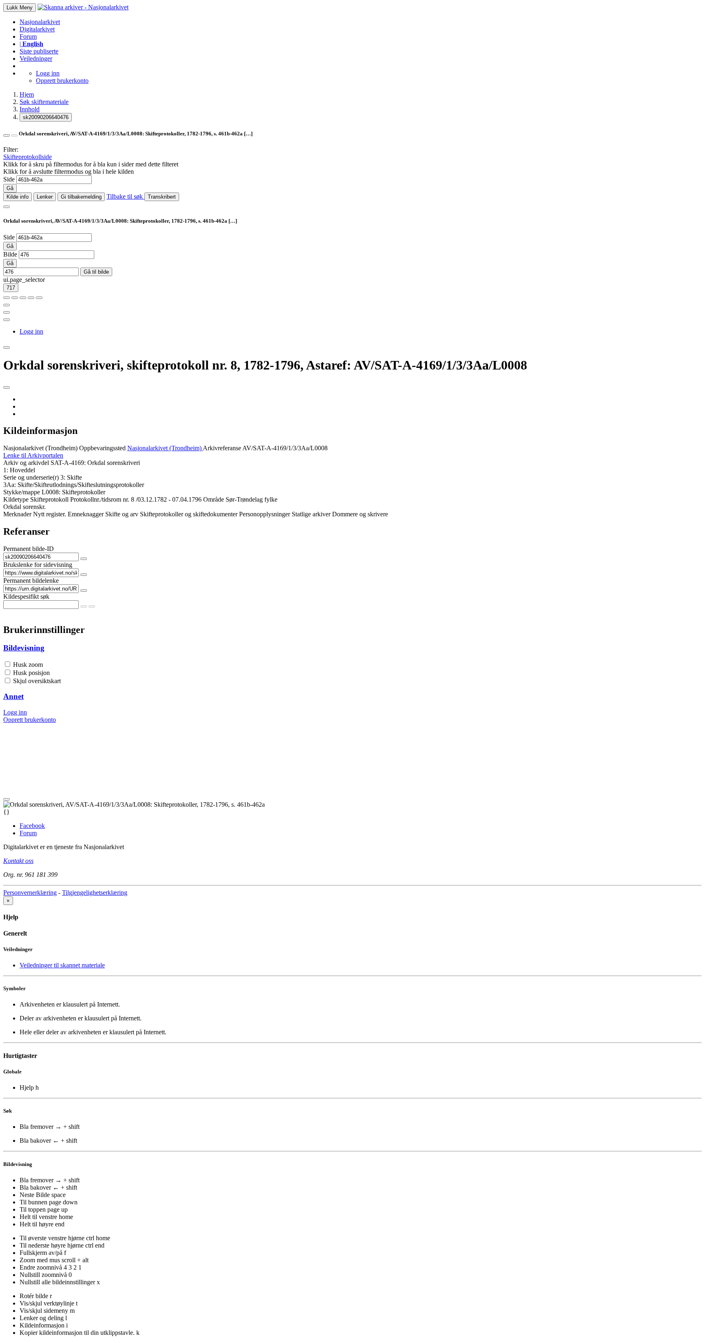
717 (11, 288)
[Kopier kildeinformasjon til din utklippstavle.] (6, 312)
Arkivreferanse (222, 448)
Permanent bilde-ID (28, 548)
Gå (10, 188)
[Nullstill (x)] (39, 297)
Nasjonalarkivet (40, 21)
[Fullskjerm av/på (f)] (6, 305)
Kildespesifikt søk (26, 596)
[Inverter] (31, 297)
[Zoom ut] (14, 297)
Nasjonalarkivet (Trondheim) (40, 448)
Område (213, 499)
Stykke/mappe (21, 492)
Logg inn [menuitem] (31, 331)
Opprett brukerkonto (62, 80)
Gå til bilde (96, 272)
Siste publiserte (39, 51)
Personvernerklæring (30, 892)
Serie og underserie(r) (31, 477)
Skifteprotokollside (27, 156)
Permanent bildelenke (31, 580)
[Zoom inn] (6, 297)
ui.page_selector (24, 279)
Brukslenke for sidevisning (37, 564)
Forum (28, 36)
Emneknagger (86, 514)
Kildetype (16, 499)
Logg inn (48, 73)
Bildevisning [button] (23, 648)
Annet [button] (13, 696)
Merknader (17, 514)
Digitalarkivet (37, 29)
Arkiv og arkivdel (26, 462)
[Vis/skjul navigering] (6, 207)
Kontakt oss (18, 860)
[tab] (352, 648)
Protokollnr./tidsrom (95, 499)
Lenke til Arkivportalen (33, 455)
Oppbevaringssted (102, 448)
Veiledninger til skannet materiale (62, 965)
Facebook (32, 825)
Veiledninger (36, 58)
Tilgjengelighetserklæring (94, 892)
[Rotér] (23, 297)
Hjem (27, 94)
